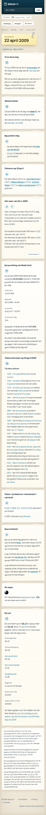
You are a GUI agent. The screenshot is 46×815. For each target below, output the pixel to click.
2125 (23, 508)
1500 (9, 374)
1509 (9, 380)
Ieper (31, 436)
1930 (9, 446)
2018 (38, 237)
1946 (28, 182)
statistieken (33, 254)
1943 (9, 462)
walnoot (34, 571)
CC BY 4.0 (34, 763)
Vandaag (7, 23)
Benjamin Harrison (15, 413)
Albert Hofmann (19, 462)
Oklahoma (31, 413)
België (37, 436)
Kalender (14, 30)
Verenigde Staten (17, 449)
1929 (38, 231)
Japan (35, 446)
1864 (9, 397)
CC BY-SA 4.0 (22, 754)
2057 (8, 508)
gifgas (33, 440)
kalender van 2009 (15, 123)
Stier (19, 542)
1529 (9, 387)
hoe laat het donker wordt (22, 716)
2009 (21, 30)
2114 (18, 508)
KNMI (14, 763)
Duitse (16, 436)
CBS (11, 774)
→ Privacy (34, 799)
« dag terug (7, 49)
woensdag (32, 67)
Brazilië (27, 374)
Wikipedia (30, 752)
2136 (30, 508)
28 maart (27, 516)
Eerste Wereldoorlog (31, 433)
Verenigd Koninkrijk (24, 446)
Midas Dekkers (18, 182)
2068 (13, 508)
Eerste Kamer (21, 475)
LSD (26, 469)
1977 (13, 185)
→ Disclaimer (22, 799)
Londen (37, 449)
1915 (9, 433)
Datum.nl (5, 30)
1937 (7, 182)
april (9, 67)
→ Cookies (6, 802)
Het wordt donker (12, 665)
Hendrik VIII (17, 380)
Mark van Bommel (27, 185)
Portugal (16, 374)
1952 (9, 472)
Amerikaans (21, 397)
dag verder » (18, 49)
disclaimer (23, 743)
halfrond (22, 390)
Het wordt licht (11, 656)
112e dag (32, 70)
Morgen (18, 23)
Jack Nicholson (33, 179)
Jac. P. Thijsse (17, 430)
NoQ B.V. (41, 806)
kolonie (10, 377)
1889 (9, 410)
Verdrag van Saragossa (23, 387)
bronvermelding (9, 757)
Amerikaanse (21, 410)
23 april (10, 153)
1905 (9, 420)
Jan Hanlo (11, 482)
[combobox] (18, 10)
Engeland (11, 383)
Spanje (17, 393)
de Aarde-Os (21, 557)
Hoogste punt (11, 674)
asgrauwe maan (28, 597)
